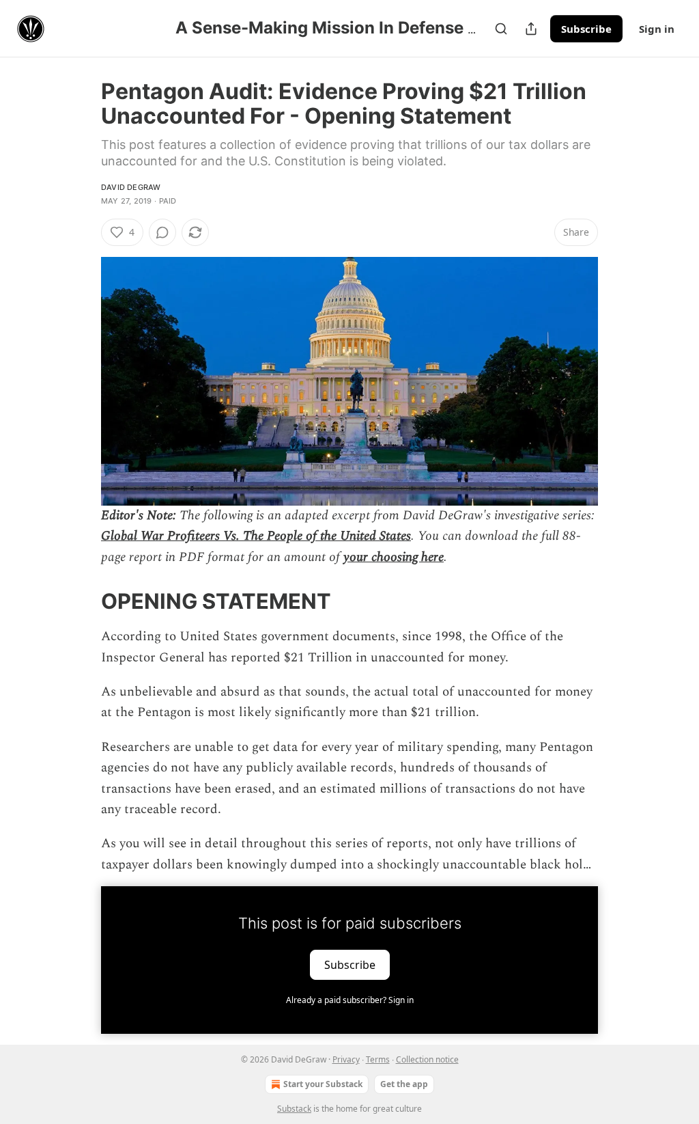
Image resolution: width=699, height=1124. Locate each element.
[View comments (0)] (162, 232)
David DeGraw (130, 187)
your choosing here (393, 557)
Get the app (404, 1084)
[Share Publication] (531, 28)
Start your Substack (322, 1084)
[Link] (82, 601)
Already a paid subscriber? (350, 1000)
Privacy (346, 1059)
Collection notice (427, 1059)
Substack (294, 1108)
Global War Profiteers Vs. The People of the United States (256, 536)
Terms (378, 1059)
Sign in (656, 29)
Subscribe (586, 29)
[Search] (501, 28)
